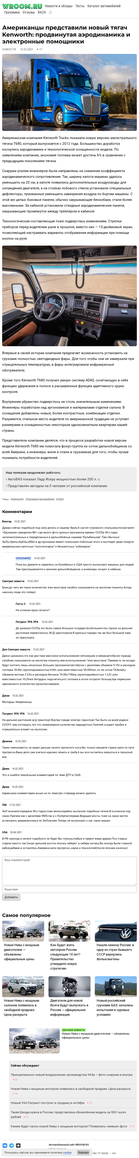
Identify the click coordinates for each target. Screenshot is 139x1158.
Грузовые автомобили (40, 499)
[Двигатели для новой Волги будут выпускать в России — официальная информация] (69, 986)
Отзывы (29, 12)
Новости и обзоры (59, 6)
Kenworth (17, 499)
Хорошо (83, 1152)
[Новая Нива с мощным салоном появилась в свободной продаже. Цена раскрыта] (23, 986)
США (60, 499)
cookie (67, 1152)
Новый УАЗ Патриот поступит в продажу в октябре (48, 1103)
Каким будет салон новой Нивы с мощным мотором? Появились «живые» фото (69, 1126)
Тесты (80, 6)
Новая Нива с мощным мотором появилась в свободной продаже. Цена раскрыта (70, 1089)
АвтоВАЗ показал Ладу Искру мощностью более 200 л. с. (54, 479)
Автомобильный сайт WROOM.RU (69, 1144)
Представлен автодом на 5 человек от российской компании (57, 486)
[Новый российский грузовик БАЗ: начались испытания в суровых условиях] (116, 986)
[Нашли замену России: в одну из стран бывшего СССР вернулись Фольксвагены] (116, 931)
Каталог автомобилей (104, 6)
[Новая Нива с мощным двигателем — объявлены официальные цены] (23, 931)
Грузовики (12, 12)
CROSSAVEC (23, 558)
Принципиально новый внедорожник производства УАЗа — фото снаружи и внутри (71, 1074)
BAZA (42, 12)
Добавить (11, 897)
